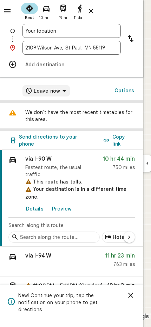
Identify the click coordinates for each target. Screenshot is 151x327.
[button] (71, 261)
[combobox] (71, 31)
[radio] (29, 10)
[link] (71, 198)
